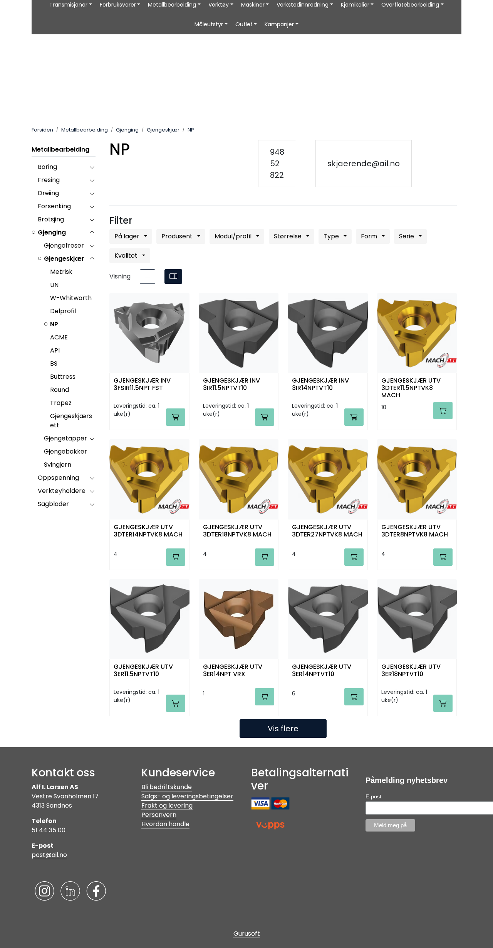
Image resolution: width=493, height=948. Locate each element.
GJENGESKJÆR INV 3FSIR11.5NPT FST (142, 384)
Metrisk (61, 271)
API (55, 350)
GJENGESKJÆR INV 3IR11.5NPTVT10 (231, 384)
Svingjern (57, 464)
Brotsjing (51, 219)
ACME (59, 337)
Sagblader (53, 503)
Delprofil (63, 311)
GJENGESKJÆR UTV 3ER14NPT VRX (232, 670)
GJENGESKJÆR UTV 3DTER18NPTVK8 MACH (237, 531)
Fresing (49, 179)
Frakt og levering (167, 805)
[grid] (173, 276)
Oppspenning (58, 477)
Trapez (61, 402)
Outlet (244, 24)
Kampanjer (279, 24)
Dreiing (48, 193)
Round (59, 389)
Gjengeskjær (64, 258)
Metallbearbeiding (60, 149)
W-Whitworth (71, 298)
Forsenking (54, 206)
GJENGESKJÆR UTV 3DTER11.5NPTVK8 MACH (411, 387)
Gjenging (52, 232)
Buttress (62, 376)
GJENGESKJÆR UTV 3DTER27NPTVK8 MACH (327, 531)
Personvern (158, 814)
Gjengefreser (64, 245)
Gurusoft (246, 933)
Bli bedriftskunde (166, 787)
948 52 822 (277, 163)
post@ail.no (49, 854)
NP (54, 324)
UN (54, 284)
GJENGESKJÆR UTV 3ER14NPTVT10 (321, 670)
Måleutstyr (209, 24)
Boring (47, 166)
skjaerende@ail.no (363, 163)
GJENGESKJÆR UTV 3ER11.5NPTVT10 (143, 670)
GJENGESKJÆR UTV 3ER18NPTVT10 (411, 670)
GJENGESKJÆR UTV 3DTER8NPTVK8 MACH (414, 531)
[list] (147, 276)
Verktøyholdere (62, 490)
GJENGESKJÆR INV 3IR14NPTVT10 (320, 384)
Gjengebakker (65, 451)
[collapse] (92, 167)
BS (53, 363)
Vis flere (283, 728)
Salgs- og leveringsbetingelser (187, 796)
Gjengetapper (65, 438)
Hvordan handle (165, 824)
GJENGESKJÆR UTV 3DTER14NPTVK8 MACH (148, 531)
